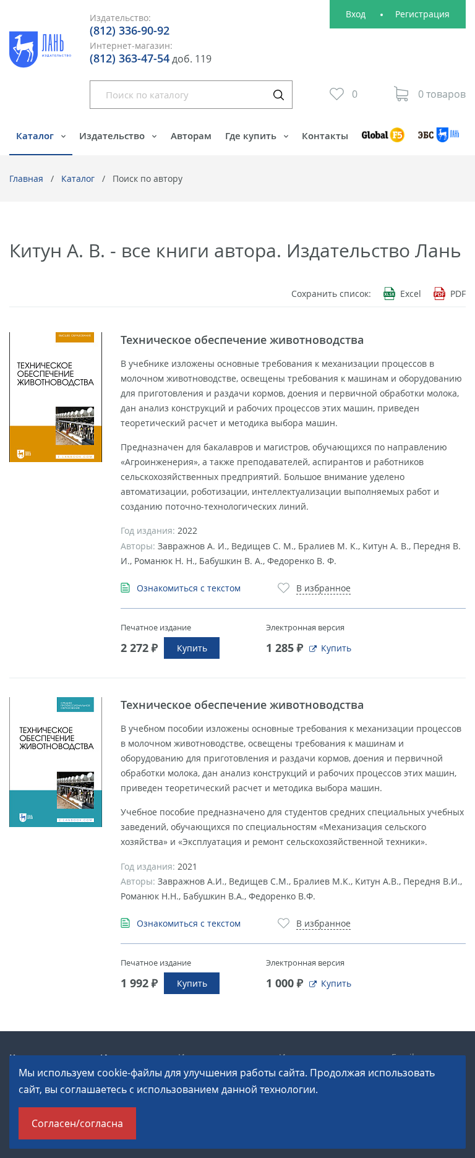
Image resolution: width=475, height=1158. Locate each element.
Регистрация (422, 14)
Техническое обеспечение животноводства (242, 339)
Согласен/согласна (77, 1123)
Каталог (36, 135)
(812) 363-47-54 (129, 58)
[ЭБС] (438, 140)
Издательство (113, 135)
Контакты (325, 135)
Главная (26, 178)
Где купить (252, 135)
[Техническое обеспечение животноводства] (55, 397)
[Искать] (278, 94)
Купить (192, 648)
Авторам (191, 135)
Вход (356, 14)
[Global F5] (383, 140)
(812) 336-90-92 (129, 30)
